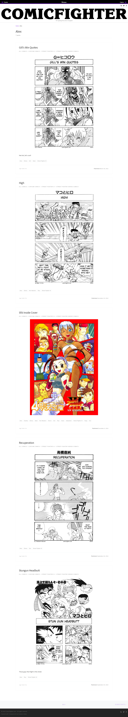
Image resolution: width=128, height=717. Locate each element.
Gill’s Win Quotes (28, 47)
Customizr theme (22, 714)
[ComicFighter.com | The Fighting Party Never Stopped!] (64, 13)
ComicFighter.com (11, 711)
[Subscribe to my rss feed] (121, 6)
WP (7, 714)
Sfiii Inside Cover (28, 312)
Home (17, 26)
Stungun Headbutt (29, 570)
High (21, 183)
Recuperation (26, 442)
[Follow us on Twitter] (124, 6)
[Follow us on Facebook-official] (126, 6)
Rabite (24, 168)
